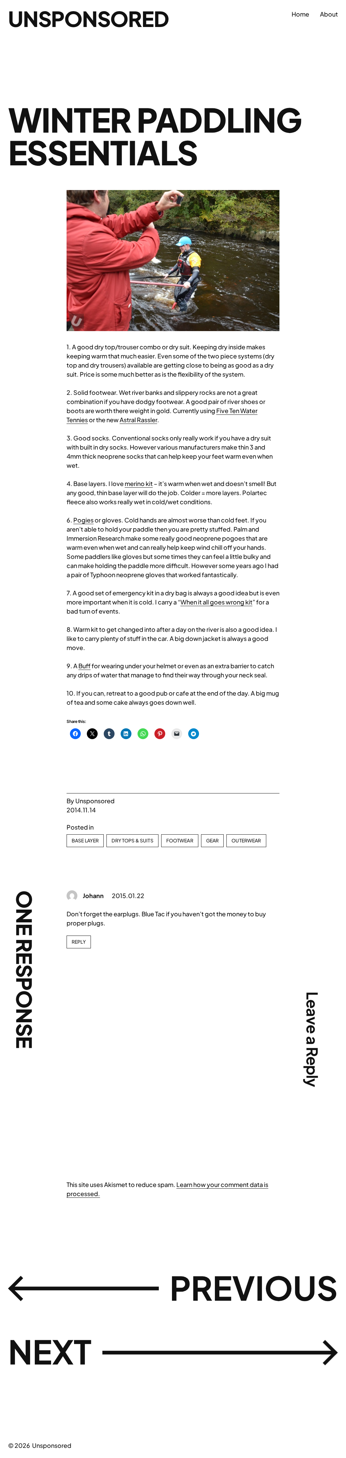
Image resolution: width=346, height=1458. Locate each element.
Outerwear (246, 840)
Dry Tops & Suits (132, 840)
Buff (84, 666)
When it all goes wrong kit (216, 602)
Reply (79, 942)
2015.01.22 (128, 895)
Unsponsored (88, 18)
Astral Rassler (138, 420)
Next (50, 1351)
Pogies (83, 520)
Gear (212, 840)
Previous (254, 1287)
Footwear (179, 840)
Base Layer (85, 840)
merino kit (139, 483)
